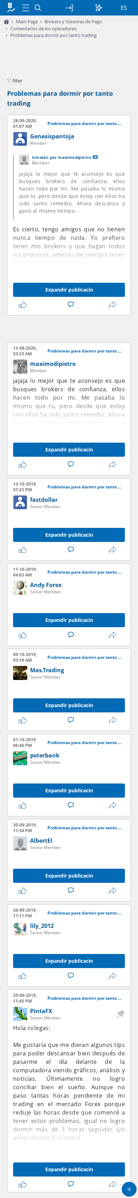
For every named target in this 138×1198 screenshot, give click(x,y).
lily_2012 (42, 926)
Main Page (27, 21)
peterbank (44, 755)
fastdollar (44, 500)
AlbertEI (41, 840)
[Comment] (72, 304)
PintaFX (41, 1011)
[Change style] (98, 7)
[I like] (24, 304)
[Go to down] (129, 1189)
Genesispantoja (52, 136)
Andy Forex (46, 585)
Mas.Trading (47, 670)
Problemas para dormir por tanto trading (53, 35)
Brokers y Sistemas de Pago (73, 21)
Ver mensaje (95, 157)
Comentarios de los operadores (43, 28)
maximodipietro (53, 364)
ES (124, 8)
